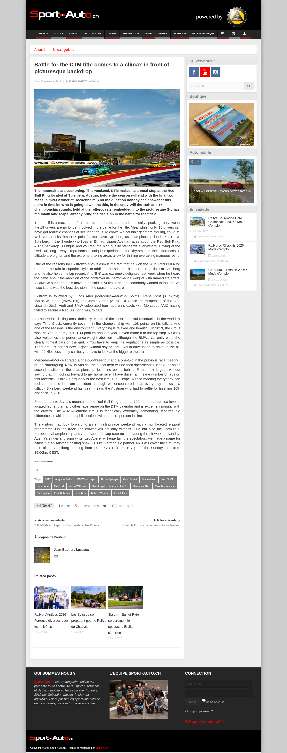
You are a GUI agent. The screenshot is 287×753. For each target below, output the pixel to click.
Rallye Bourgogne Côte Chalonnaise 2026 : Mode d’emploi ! (226, 221)
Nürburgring (43, 493)
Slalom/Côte (93, 33)
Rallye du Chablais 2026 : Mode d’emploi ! (227, 247)
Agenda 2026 (130, 33)
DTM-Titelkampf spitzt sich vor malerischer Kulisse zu (68, 523)
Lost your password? (200, 711)
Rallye (58, 33)
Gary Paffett (130, 479)
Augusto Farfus (64, 479)
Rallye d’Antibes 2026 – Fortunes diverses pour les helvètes (51, 621)
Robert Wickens (100, 493)
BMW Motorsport (86, 479)
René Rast (80, 493)
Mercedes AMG (141, 486)
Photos (163, 33)
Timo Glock (120, 493)
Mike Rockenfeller (165, 486)
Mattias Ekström (118, 486)
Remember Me (215, 701)
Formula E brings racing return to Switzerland (151, 523)
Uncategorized (63, 50)
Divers (112, 33)
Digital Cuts (102, 747)
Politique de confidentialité (204, 721)
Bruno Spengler (110, 479)
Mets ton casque (203, 33)
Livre (148, 33)
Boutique (180, 33)
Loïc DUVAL (168, 479)
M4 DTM (59, 486)
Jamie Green (149, 479)
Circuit (74, 33)
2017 (48, 479)
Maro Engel (98, 486)
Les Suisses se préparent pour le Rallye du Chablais (88, 621)
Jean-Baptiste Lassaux (84, 81)
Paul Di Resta (62, 493)
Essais (43, 33)
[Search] (249, 86)
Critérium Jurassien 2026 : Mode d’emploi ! (227, 271)
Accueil (39, 50)
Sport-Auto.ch (44, 682)
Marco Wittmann (78, 486)
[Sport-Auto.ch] (64, 15)
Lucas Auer (43, 486)
